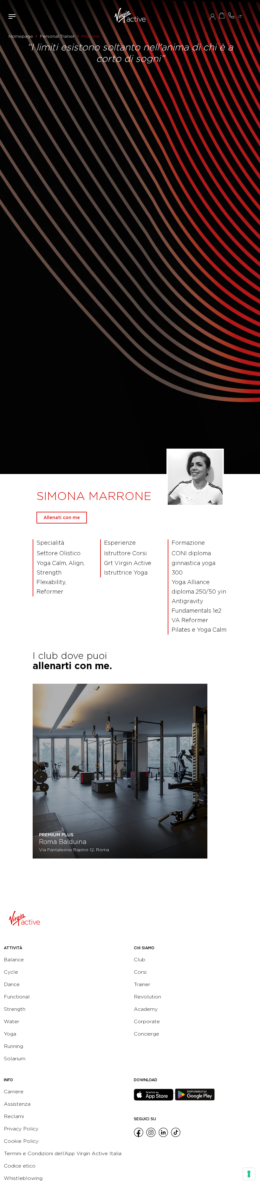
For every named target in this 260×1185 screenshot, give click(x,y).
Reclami (14, 1116)
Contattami (231, 15)
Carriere (13, 1092)
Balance (14, 960)
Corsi (140, 972)
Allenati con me (61, 517)
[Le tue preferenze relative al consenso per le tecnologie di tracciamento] (249, 1174)
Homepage (21, 36)
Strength (14, 1009)
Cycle (11, 972)
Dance (12, 984)
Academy (146, 1009)
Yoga (10, 1034)
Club (139, 960)
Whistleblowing (23, 1178)
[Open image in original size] (130, 16)
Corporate (147, 1021)
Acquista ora (222, 15)
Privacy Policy (21, 1129)
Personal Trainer (57, 36)
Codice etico (20, 1166)
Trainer (142, 984)
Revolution (147, 997)
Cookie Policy (21, 1141)
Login (213, 16)
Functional (17, 997)
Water (11, 1021)
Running (13, 1046)
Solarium (14, 1059)
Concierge (146, 1034)
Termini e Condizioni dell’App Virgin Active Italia (62, 1153)
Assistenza (17, 1104)
